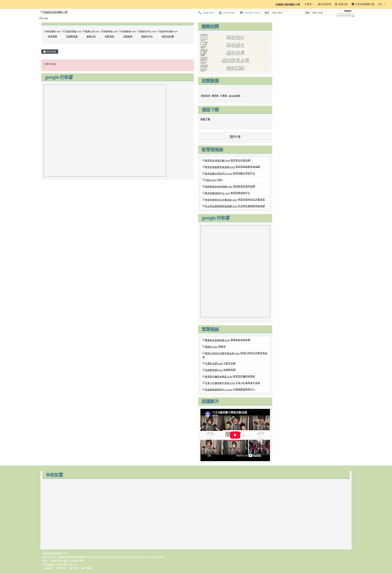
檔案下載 (205, 119)
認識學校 (326, 4)
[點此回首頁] (196, 18)
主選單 (308, 4)
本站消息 (51, 51)
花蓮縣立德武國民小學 (287, 4)
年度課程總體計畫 (364, 4)
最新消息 (343, 4)
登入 (380, 4)
